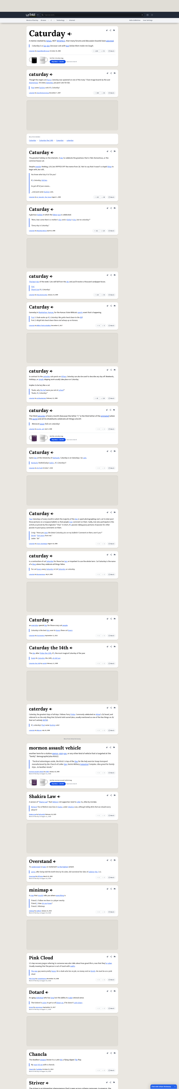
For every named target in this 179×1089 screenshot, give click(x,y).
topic (44, 867)
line (76, 761)
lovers (39, 569)
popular (38, 166)
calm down (78, 1002)
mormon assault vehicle (36, 772)
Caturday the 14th (46, 140)
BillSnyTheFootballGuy (44, 326)
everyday (34, 625)
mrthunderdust (41, 398)
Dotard (31, 1007)
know (49, 903)
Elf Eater (40, 876)
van (65, 753)
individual (39, 997)
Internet (72, 20)
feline (55, 214)
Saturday (49, 82)
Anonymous (33, 82)
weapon (43, 1059)
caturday (32, 93)
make (70, 997)
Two (30, 519)
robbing (91, 872)
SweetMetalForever (43, 51)
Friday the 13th (45, 653)
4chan (48, 40)
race (59, 214)
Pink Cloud (32, 979)
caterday (70, 140)
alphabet (105, 416)
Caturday (32, 51)
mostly (40, 895)
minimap (31, 911)
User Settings (148, 20)
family (93, 971)
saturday (46, 376)
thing (109, 166)
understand (35, 867)
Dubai (60, 807)
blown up (59, 1002)
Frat (32, 317)
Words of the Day (32, 20)
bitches (44, 180)
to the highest (62, 867)
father (69, 219)
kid (61, 1059)
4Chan (63, 376)
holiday (40, 214)
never (42, 423)
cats (84, 458)
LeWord (38, 911)
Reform (55, 802)
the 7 (97, 872)
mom (35, 1064)
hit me (40, 1064)
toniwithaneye (42, 979)
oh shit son (56, 658)
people (65, 625)
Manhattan (43, 312)
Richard (34, 807)
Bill (81, 317)
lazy (66, 561)
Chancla (31, 1069)
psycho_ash (40, 429)
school (61, 390)
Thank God (35, 289)
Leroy (33, 872)
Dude (33, 658)
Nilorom (39, 730)
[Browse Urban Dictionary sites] (32, 15)
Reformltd (41, 814)
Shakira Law (32, 814)
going (44, 1002)
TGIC (33, 286)
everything (60, 895)
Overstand (32, 876)
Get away (41, 535)
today (51, 463)
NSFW (45, 720)
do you (44, 903)
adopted (110, 40)
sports (80, 312)
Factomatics (41, 636)
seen (46, 532)
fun (45, 45)
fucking (42, 87)
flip (76, 1059)
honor (58, 630)
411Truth (39, 468)
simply (41, 379)
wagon (55, 753)
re (106, 963)
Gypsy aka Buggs (42, 544)
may (71, 522)
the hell (43, 390)
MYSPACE (61, 40)
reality (72, 966)
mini (61, 753)
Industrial (84, 764)
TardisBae (39, 1069)
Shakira (71, 807)
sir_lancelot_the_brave (44, 197)
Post (32, 87)
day (48, 45)
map (32, 895)
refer (79, 802)
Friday (72, 714)
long (52, 997)
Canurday (59, 140)
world (34, 418)
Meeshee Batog (42, 231)
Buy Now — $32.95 (58, 62)
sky (67, 281)
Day (65, 764)
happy (53, 971)
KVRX (47, 772)
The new (34, 971)
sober (110, 963)
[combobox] (92, 15)
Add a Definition (134, 20)
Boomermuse (41, 574)
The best (32, 281)
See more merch (72, 62)
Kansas (50, 312)
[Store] (147, 15)
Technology (60, 20)
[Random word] (142, 15)
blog (34, 564)
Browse (43, 20)
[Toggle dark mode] (152, 15)
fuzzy (49, 80)
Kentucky (56, 458)
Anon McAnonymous (43, 93)
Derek (33, 535)
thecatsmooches (42, 295)
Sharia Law (43, 802)
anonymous (39, 1007)
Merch (112, 51)
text (67, 45)
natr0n (44, 663)
